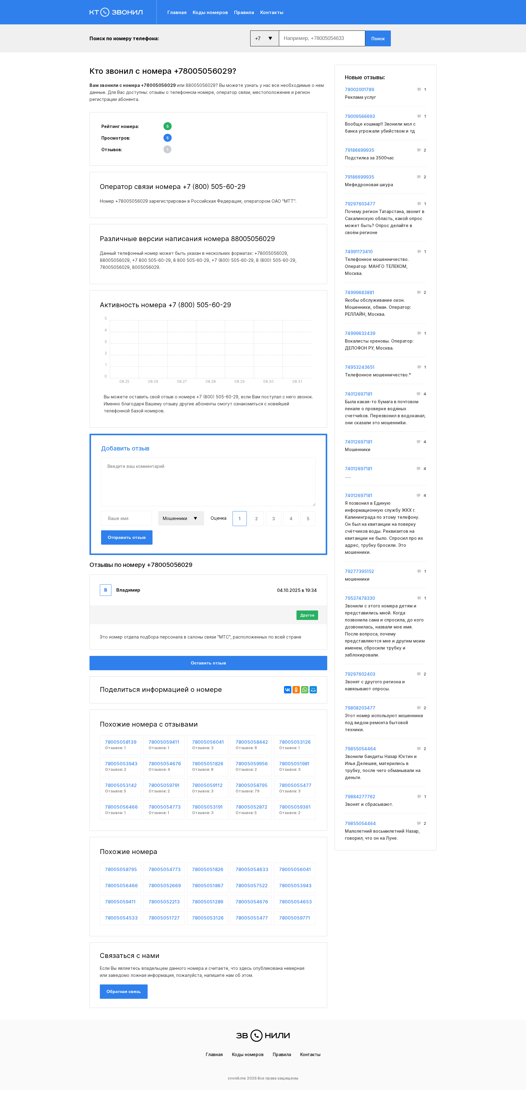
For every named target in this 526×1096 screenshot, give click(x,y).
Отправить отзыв (127, 537)
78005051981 (294, 766)
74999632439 (360, 333)
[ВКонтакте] (287, 689)
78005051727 (164, 918)
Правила (244, 12)
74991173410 (359, 251)
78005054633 (252, 869)
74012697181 (358, 394)
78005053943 (121, 766)
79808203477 (360, 707)
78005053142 (121, 787)
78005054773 (165, 809)
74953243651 (359, 367)
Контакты (271, 12)
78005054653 (295, 902)
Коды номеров (210, 12)
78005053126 (295, 744)
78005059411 (164, 744)
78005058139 (120, 744)
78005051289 (207, 902)
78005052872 (251, 809)
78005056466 (121, 809)
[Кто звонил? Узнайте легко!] (123, 12)
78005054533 (121, 918)
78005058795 (252, 787)
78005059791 (164, 787)
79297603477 (360, 203)
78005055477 (295, 787)
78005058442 (252, 744)
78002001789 (359, 89)
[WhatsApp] (304, 689)
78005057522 (252, 885)
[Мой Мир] (313, 689)
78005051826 (207, 766)
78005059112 (207, 787)
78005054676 (165, 766)
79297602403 (360, 674)
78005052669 (165, 885)
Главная (177, 12)
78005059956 (252, 766)
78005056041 (208, 744)
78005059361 (295, 809)
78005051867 (207, 885)
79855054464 (360, 748)
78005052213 (164, 902)
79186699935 (359, 150)
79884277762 (360, 796)
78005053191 (207, 809)
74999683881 (359, 292)
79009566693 (360, 116)
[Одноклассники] (296, 689)
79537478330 (360, 598)
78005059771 (294, 918)
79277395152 (359, 571)
